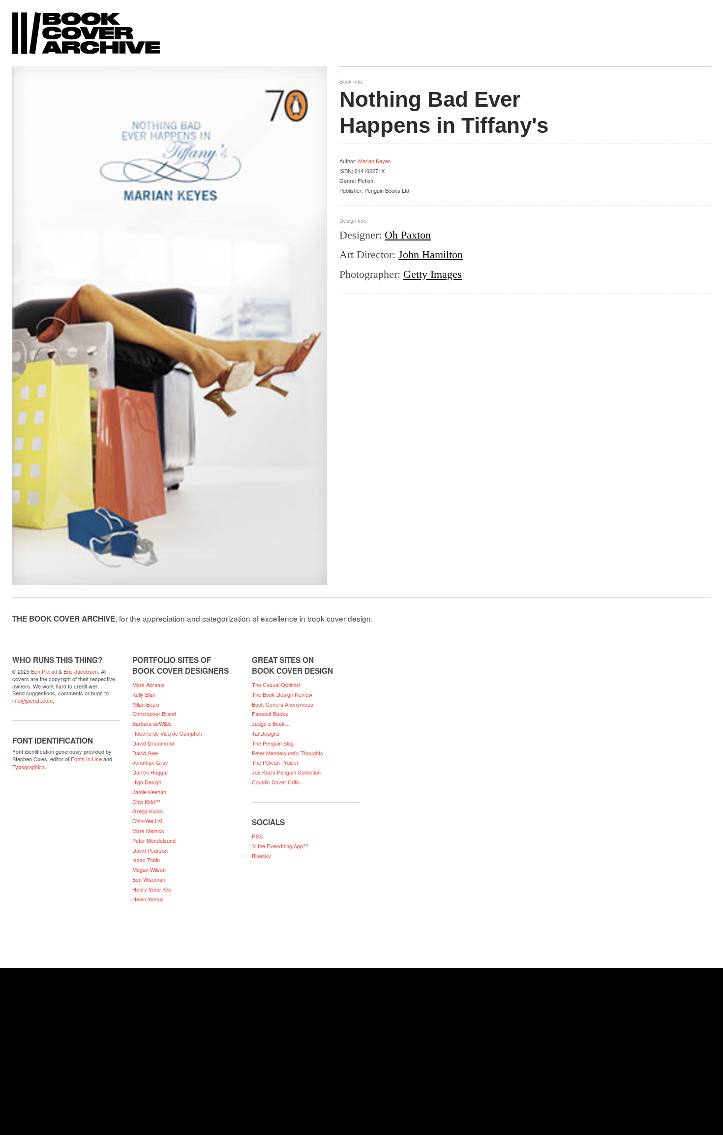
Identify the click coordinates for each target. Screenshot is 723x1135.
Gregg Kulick (147, 811)
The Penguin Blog (273, 743)
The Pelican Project (275, 762)
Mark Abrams (148, 684)
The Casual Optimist (276, 684)
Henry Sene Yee (151, 889)
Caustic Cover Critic (276, 782)
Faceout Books (270, 713)
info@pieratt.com (32, 700)
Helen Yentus (148, 899)
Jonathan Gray (150, 762)
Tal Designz (266, 733)
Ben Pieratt (44, 671)
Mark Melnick (148, 831)
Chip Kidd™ (146, 802)
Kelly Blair (143, 694)
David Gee (145, 753)
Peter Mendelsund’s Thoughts (287, 753)
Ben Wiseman (148, 879)
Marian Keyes (374, 161)
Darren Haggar (150, 772)
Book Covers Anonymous (282, 704)
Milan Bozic (145, 704)
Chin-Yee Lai (147, 821)
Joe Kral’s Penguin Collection (286, 772)
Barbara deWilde (152, 723)
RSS (257, 836)
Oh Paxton (408, 235)
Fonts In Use (86, 759)
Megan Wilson (149, 869)
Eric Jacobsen (80, 671)
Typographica (28, 767)
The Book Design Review (282, 694)
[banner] (361, 28)
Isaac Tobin (146, 860)
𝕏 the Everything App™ (280, 846)
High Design (146, 782)
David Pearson (150, 850)
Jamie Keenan (149, 792)
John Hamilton (430, 254)
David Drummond (153, 743)
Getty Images (432, 274)
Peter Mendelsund (154, 840)
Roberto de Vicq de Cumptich (167, 733)
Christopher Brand (154, 713)
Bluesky (261, 856)
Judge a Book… (271, 723)
